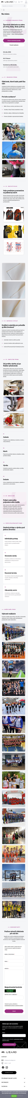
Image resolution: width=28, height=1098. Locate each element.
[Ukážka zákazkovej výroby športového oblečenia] (13, 131)
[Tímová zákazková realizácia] (13, 909)
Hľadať (24, 6)
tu (25, 1093)
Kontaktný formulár (9, 1072)
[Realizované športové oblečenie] (13, 706)
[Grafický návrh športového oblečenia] (14, 214)
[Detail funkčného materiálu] (13, 271)
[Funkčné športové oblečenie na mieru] (13, 742)
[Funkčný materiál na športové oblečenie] (13, 290)
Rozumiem (14, 1096)
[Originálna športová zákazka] (13, 835)
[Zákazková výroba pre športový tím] (13, 798)
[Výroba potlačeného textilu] (14, 404)
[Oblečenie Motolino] (13, 872)
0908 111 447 (7, 1063)
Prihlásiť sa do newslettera (9, 1044)
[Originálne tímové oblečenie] (13, 668)
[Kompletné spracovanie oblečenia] (14, 420)
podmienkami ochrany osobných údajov (14, 1005)
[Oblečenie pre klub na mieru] (13, 817)
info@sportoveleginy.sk (9, 1060)
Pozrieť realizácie (14, 45)
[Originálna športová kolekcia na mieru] (13, 168)
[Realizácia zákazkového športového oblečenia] (13, 632)
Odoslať (14, 1011)
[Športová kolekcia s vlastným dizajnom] (13, 780)
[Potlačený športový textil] (13, 308)
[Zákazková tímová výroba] (13, 724)
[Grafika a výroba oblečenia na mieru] (13, 687)
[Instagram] (6, 1067)
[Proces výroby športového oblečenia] (14, 387)
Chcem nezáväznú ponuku (14, 40)
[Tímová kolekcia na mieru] (13, 650)
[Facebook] (2, 1067)
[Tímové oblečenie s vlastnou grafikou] (13, 761)
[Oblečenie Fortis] (13, 891)
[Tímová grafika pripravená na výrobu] (14, 247)
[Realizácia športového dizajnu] (13, 854)
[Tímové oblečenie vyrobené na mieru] (13, 150)
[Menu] (26, 2)
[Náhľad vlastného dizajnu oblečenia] (14, 230)
